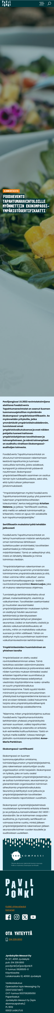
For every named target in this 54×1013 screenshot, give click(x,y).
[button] (41, 3)
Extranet (10, 910)
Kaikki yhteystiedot (16, 906)
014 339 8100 (15, 939)
